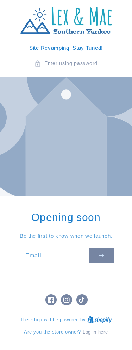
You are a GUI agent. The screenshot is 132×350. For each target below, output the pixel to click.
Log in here (95, 332)
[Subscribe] (101, 256)
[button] (66, 63)
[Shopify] (99, 319)
